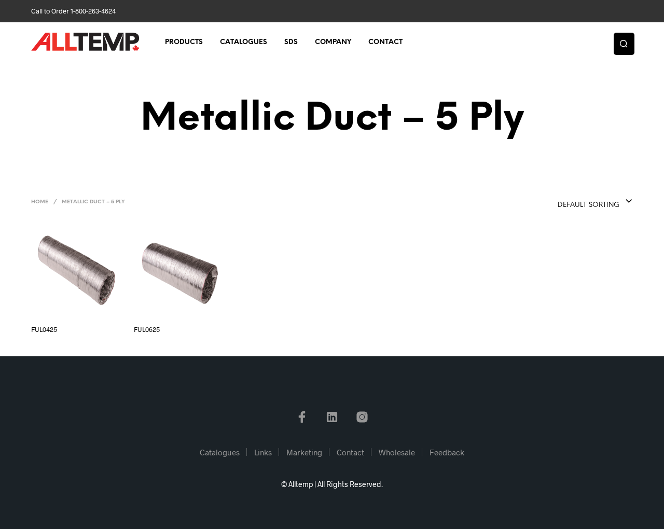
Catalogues (243, 42)
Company (333, 42)
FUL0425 (44, 329)
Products (184, 42)
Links (263, 452)
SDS (291, 42)
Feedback (447, 452)
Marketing (304, 452)
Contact (385, 42)
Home (39, 202)
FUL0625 (147, 329)
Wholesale (397, 452)
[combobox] (574, 201)
